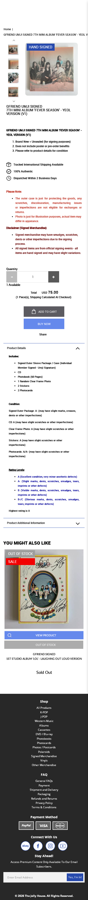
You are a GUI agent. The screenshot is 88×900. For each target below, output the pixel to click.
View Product (46, 635)
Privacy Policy (44, 803)
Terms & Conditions (44, 807)
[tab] (44, 348)
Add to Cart (47, 312)
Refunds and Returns (44, 799)
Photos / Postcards (44, 747)
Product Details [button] (16, 348)
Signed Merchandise (44, 756)
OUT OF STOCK (46, 645)
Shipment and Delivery (44, 790)
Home (7, 29)
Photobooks (44, 739)
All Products (44, 708)
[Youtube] (62, 846)
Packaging (44, 794)
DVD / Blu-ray (44, 734)
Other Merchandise (44, 765)
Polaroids (44, 752)
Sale (12, 561)
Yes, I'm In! (75, 877)
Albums (44, 725)
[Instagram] (50, 846)
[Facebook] (38, 846)
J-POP (44, 717)
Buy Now (44, 324)
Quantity (12, 269)
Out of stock (20, 553)
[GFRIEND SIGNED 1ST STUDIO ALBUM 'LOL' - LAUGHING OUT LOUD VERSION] (44, 589)
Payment (44, 785)
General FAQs (44, 781)
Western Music (44, 721)
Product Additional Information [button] (26, 523)
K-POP (44, 712)
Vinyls (44, 760)
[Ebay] (25, 846)
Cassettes (44, 730)
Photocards (44, 743)
